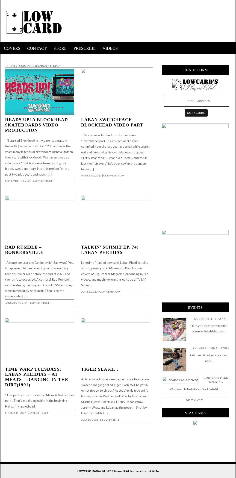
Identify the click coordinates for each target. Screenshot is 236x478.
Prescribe (85, 48)
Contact (37, 48)
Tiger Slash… (99, 369)
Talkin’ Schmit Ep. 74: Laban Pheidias (110, 250)
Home (11, 65)
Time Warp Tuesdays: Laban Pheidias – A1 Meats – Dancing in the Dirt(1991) (36, 377)
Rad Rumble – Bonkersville (24, 250)
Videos (110, 48)
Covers (12, 48)
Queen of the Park (210, 318)
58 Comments (109, 419)
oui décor (7, 57)
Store (60, 48)
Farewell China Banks (210, 348)
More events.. (195, 400)
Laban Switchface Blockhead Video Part (112, 122)
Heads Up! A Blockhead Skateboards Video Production (36, 125)
